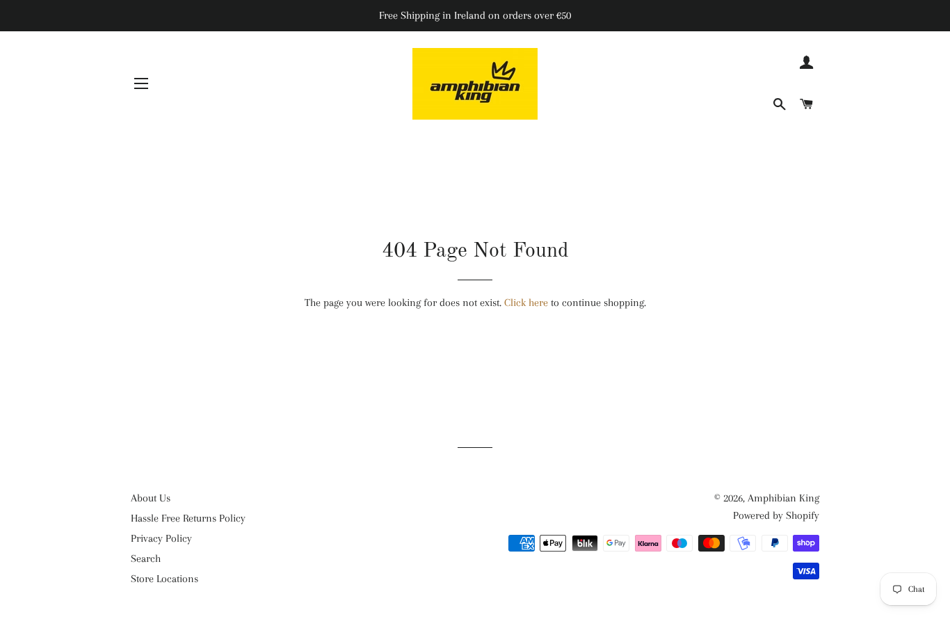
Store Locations (164, 578)
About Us (150, 498)
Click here (526, 302)
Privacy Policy (161, 538)
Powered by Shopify (776, 515)
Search (146, 558)
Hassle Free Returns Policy (188, 518)
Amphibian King (783, 498)
